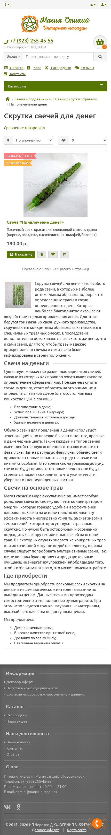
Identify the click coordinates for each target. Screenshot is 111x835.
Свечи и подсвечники (32, 99)
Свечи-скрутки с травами (76, 99)
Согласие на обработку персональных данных (45, 694)
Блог (37, 68)
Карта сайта (76, 830)
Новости (16, 68)
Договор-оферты (20, 682)
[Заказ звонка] (97, 823)
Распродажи (60, 68)
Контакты (17, 74)
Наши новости (18, 742)
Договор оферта (45, 830)
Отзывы (87, 68)
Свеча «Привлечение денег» (35, 222)
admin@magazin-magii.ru (36, 792)
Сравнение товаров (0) (24, 128)
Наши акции (16, 721)
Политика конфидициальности (32, 688)
